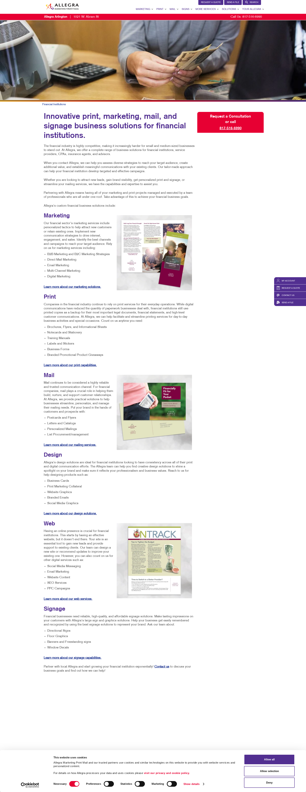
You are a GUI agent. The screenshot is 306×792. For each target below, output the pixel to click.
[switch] (109, 784)
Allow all (269, 759)
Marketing (143, 9)
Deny (269, 782)
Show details (191, 783)
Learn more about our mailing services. (70, 445)
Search (254, 2)
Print (159, 9)
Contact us (161, 666)
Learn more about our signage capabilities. (72, 657)
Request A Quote (211, 2)
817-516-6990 (252, 16)
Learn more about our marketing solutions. (72, 287)
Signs (185, 9)
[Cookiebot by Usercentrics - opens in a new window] (30, 785)
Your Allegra (251, 9)
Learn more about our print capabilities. (70, 365)
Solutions (229, 9)
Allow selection (269, 771)
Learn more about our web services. (68, 599)
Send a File (233, 2)
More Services (206, 9)
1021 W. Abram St (71, 16)
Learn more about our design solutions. (70, 513)
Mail (172, 9)
